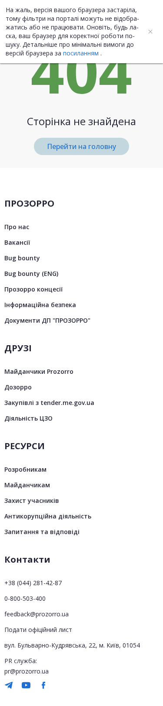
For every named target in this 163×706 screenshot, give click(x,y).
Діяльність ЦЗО (28, 418)
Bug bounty (22, 258)
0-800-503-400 (25, 598)
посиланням (81, 53)
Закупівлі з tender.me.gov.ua (49, 402)
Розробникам (25, 469)
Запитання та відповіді (42, 532)
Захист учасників (31, 500)
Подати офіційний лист (38, 629)
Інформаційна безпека (40, 305)
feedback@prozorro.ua (36, 614)
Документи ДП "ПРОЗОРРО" (47, 320)
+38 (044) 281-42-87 (33, 583)
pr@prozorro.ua (26, 671)
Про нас (16, 227)
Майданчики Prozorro (38, 371)
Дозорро (18, 387)
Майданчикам (27, 485)
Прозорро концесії (33, 289)
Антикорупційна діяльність (47, 516)
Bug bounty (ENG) (31, 273)
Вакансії (17, 242)
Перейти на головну (81, 146)
